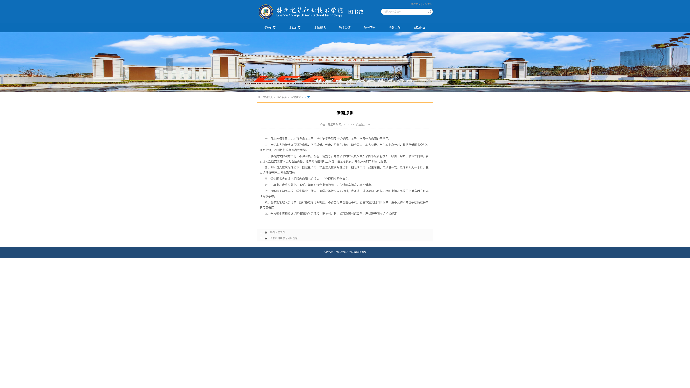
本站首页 (427, 4)
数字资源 (345, 27)
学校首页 (415, 4)
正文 (307, 97)
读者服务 (370, 27)
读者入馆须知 (277, 232)
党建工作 (395, 27)
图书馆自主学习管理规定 (284, 238)
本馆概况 (320, 27)
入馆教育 (296, 97)
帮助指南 (420, 27)
